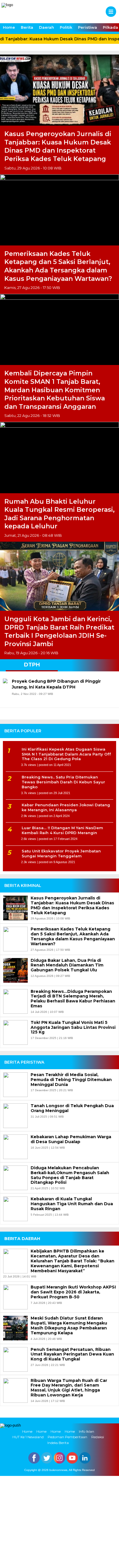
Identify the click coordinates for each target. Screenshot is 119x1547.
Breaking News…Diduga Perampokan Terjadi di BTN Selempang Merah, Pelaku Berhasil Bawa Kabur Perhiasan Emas (73, 999)
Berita (27, 27)
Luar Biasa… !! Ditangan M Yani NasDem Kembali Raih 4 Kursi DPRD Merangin (62, 830)
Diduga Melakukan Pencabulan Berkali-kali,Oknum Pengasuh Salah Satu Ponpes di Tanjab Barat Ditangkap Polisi (70, 1175)
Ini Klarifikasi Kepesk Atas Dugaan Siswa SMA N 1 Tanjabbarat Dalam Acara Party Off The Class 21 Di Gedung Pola (66, 754)
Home (9, 27)
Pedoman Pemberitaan (67, 1437)
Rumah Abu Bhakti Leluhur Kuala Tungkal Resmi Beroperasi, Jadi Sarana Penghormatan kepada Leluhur (59, 514)
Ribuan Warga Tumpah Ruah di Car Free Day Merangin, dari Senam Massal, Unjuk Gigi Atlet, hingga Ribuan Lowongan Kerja (69, 1388)
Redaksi (97, 1437)
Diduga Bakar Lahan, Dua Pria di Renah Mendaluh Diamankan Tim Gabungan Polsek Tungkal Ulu (67, 965)
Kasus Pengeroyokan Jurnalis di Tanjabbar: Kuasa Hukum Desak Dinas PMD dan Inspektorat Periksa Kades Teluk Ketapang (57, 146)
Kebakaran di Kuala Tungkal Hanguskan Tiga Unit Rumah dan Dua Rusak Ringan (72, 1204)
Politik (66, 27)
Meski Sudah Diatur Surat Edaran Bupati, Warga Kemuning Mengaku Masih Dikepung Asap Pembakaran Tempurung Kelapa (69, 1325)
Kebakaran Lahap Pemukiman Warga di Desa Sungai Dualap (71, 1139)
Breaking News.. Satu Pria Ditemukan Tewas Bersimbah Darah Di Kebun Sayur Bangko (63, 782)
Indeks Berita (58, 1443)
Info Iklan (86, 1431)
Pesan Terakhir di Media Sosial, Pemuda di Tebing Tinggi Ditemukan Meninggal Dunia (71, 1079)
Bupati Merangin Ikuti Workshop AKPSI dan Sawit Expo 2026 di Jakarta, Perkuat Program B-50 (73, 1292)
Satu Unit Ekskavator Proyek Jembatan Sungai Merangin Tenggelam (61, 853)
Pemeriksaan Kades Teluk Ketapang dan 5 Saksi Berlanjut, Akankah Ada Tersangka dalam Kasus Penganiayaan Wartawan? (58, 266)
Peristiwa (87, 27)
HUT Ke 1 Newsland (28, 1437)
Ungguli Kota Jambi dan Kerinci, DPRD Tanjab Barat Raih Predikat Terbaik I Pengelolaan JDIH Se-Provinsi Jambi (59, 631)
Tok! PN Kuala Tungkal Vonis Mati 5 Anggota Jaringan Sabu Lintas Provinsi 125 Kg (73, 1027)
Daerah (46, 27)
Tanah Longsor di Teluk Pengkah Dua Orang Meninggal (72, 1108)
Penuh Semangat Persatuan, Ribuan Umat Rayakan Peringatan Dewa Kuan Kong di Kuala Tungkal (72, 1354)
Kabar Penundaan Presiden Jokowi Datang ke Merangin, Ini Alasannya (66, 807)
